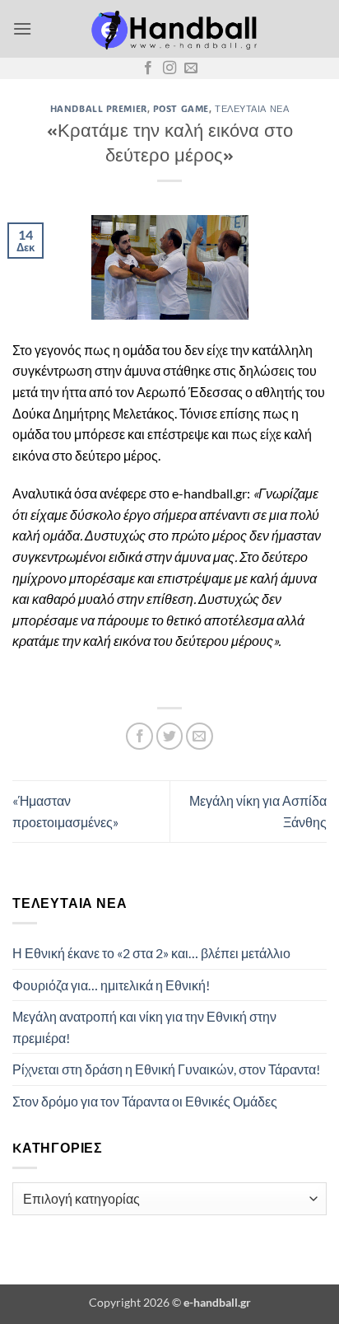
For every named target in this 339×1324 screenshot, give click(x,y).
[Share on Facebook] (139, 736)
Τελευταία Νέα (252, 108)
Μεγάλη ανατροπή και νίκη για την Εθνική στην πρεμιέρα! (144, 1027)
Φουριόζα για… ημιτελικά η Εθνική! (111, 985)
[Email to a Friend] (199, 736)
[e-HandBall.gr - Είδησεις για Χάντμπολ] (171, 29)
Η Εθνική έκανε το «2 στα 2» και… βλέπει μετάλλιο (151, 953)
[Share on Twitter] (169, 736)
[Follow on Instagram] (169, 68)
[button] (22, 28)
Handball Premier (98, 108)
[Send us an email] (190, 68)
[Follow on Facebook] (148, 68)
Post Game (181, 108)
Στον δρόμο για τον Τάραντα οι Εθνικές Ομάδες (144, 1101)
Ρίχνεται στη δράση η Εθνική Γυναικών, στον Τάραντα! (166, 1069)
